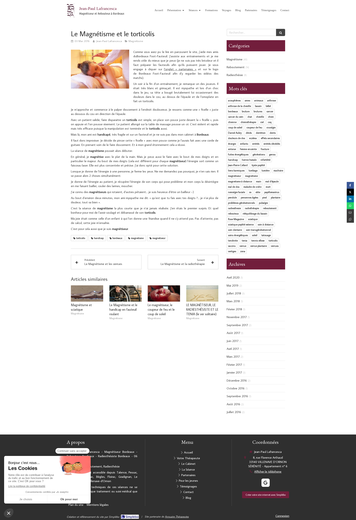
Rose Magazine (236, 219)
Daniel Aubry (235, 132)
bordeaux (233, 111)
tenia (244, 240)
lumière (265, 170)
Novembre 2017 (237, 317)
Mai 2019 (232, 285)
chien (271, 116)
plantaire (275, 197)
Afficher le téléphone (267, 471)
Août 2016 (233, 404)
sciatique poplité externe (241, 224)
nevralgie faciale (236, 192)
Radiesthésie (235, 75)
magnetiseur (234, 175)
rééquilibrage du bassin (255, 213)
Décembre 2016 (237, 380)
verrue (243, 245)
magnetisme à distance (240, 181)
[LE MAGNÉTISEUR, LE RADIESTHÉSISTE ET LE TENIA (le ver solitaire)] (202, 293)
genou (272, 154)
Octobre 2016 (236, 388)
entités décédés (271, 143)
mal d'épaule (272, 181)
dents (273, 132)
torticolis (273, 240)
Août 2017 (233, 333)
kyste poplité (258, 165)
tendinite (233, 240)
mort (268, 186)
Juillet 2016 (234, 412)
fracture (265, 149)
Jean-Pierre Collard (238, 165)
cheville (260, 116)
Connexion (282, 516)
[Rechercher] (280, 32)
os (250, 192)
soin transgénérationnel (258, 229)
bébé (268, 106)
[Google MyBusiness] (265, 483)
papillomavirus (271, 192)
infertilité (265, 159)
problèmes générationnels (241, 202)
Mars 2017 (233, 356)
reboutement (269, 208)
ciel (262, 122)
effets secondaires (270, 138)
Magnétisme (234, 59)
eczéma (253, 138)
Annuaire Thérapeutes (177, 516)
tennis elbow (258, 240)
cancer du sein (235, 116)
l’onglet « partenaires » (180, 69)
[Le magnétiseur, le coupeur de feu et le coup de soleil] (164, 293)
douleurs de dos (236, 138)
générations (259, 154)
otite (257, 192)
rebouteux (233, 213)
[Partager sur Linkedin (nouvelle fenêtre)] (350, 199)
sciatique (253, 219)
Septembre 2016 (237, 396)
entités (255, 143)
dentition (261, 132)
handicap (233, 159)
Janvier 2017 (234, 372)
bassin (258, 106)
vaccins (231, 245)
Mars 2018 (233, 301)
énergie (232, 143)
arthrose (271, 100)
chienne (232, 122)
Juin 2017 (232, 341)
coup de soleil (235, 127)
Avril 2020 (233, 277)
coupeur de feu (254, 127)
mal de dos (233, 186)
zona (242, 251)
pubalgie (263, 202)
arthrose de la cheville (239, 106)
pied (264, 197)
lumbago (253, 170)
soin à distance (265, 224)
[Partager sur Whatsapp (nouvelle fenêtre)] (350, 205)
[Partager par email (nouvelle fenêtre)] (350, 212)
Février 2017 (234, 365)
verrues (275, 245)
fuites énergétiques (238, 154)
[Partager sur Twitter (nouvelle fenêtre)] (350, 192)
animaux (258, 100)
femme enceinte (248, 149)
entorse (232, 149)
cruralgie (270, 127)
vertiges (232, 251)
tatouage (266, 235)
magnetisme (251, 175)
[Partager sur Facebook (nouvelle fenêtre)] (350, 185)
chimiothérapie (248, 122)
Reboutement (236, 67)
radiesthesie (234, 208)
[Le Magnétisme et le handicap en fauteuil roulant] (125, 293)
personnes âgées (249, 197)
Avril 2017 (233, 349)
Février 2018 (234, 309)
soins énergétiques (238, 235)
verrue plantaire (258, 245)
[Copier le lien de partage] (350, 219)
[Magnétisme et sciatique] (87, 293)
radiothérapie (252, 208)
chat (249, 116)
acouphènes (234, 100)
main (258, 181)
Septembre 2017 (237, 325)
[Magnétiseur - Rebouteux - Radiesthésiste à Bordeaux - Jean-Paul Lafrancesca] (71, 11)
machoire (278, 170)
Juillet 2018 (234, 293)
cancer (269, 111)
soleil (254, 235)
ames (247, 100)
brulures (258, 111)
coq (270, 122)
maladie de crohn (253, 186)
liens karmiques (236, 170)
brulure (245, 111)
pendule (232, 197)
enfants (244, 143)
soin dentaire (235, 229)
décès (249, 132)
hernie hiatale (249, 159)
